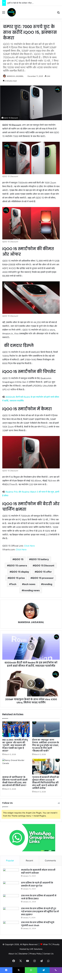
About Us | (13, 953)
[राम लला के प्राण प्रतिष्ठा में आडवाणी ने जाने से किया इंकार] (11, 899)
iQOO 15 (18, 559)
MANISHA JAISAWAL (15, 76)
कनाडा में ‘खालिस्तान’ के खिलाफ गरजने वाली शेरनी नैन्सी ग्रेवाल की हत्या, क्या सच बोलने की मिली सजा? (15, 781)
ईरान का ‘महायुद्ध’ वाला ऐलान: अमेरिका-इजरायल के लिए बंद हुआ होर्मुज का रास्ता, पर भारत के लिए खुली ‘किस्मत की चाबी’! (45, 745)
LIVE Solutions (36, 949)
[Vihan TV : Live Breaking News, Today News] (11, 12)
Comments (50, 860)
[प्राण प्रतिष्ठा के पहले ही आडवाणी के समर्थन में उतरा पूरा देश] (11, 886)
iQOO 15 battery (40, 559)
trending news (31, 590)
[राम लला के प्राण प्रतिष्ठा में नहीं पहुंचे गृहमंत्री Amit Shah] (11, 926)
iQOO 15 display (20, 571)
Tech (13, 584)
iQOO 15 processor (43, 577)
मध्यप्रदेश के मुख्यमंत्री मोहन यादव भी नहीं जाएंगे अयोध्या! (38, 871)
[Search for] (58, 13)
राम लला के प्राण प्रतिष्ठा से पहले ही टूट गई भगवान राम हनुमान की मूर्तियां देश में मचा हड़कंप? (40, 911)
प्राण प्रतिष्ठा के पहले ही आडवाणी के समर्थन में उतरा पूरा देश (37, 884)
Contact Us (48, 953)
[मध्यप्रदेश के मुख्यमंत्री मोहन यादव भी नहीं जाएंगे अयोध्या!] (11, 873)
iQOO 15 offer (44, 571)
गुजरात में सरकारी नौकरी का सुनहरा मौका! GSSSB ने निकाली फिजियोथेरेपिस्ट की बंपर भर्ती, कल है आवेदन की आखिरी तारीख (45, 783)
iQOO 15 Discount (44, 565)
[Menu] (3, 13)
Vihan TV (47, 944)
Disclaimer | (24, 953)
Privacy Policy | (36, 953)
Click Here (29, 545)
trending (47, 584)
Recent (29, 860)
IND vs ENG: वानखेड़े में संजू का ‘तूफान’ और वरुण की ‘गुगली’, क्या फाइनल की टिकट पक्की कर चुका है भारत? (15, 745)
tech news (29, 584)
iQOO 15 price (17, 577)
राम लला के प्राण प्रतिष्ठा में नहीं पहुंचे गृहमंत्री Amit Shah (37, 924)
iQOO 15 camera (18, 565)
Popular (10, 860)
